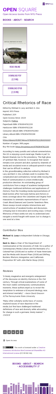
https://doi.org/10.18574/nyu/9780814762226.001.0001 (27, 140)
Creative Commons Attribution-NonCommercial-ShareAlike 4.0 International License (24, 350)
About (18, 19)
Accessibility (28, 366)
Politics (15, 121)
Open (20, 9)
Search (29, 19)
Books (7, 19)
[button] (5, 332)
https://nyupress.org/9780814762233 (32, 147)
